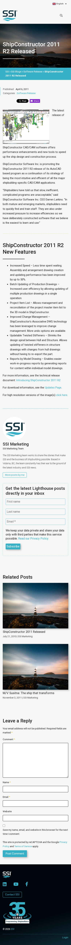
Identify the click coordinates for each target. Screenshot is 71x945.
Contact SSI (12, 894)
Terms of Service (23, 846)
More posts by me (14, 475)
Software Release (26, 93)
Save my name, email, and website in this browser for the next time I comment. (35, 831)
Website (7, 811)
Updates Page (53, 387)
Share (36, 101)
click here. (62, 395)
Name (7, 782)
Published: (8, 89)
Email (6, 797)
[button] (59, 4)
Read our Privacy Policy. (33, 538)
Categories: (9, 93)
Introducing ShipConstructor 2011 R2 (38, 380)
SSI (12, 929)
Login (65, 937)
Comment (9, 739)
